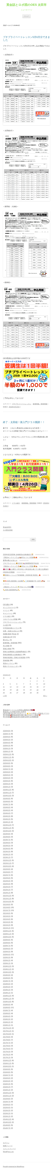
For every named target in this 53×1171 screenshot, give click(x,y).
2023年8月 (6, 837)
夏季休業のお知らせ (10, 560)
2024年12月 (7, 790)
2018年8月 (6, 1007)
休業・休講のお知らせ (11, 631)
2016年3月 (6, 1084)
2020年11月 (7, 934)
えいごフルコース (9, 607)
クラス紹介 (16, 503)
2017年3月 (6, 1052)
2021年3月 (6, 922)
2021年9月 (6, 904)
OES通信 (6, 604)
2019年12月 (7, 966)
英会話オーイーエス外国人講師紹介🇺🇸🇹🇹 (19, 710)
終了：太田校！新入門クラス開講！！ (24, 422)
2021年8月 (6, 907)
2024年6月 (6, 807)
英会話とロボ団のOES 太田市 (26, 4)
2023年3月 (6, 851)
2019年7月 (6, 981)
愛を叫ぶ (6, 640)
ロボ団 (5, 625)
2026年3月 (6, 745)
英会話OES (7, 527)
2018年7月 (6, 1010)
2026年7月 (6, 734)
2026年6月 (6, 737)
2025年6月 (6, 772)
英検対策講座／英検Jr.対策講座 (14, 657)
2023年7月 (6, 840)
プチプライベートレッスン (21, 404)
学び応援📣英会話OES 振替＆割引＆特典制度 (20, 717)
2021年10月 (7, 901)
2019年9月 (6, 975)
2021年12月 (7, 896)
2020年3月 (6, 957)
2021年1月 (6, 928)
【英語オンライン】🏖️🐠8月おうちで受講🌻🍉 (20, 566)
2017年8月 (6, 1040)
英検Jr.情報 (7, 649)
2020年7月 (6, 946)
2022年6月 (6, 878)
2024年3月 (6, 816)
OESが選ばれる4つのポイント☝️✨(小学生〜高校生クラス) (26, 713)
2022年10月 (7, 866)
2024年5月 (6, 810)
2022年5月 (6, 881)
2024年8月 (6, 801)
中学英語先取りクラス (11, 628)
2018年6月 (6, 1013)
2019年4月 (6, 987)
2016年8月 (6, 1072)
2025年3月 (6, 781)
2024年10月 (7, 796)
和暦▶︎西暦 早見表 (9, 634)
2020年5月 (6, 951)
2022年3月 (6, 887)
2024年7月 (6, 804)
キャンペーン (8, 613)
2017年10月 (7, 1034)
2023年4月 (6, 848)
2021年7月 (6, 910)
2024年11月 (7, 793)
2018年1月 (6, 1025)
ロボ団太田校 (8, 530)
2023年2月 (6, 854)
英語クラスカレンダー (11, 666)
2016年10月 (7, 1066)
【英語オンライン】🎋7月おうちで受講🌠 (18, 587)
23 (37, 690)
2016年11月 (7, 1063)
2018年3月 (6, 1019)
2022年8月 (6, 872)
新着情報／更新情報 (40, 404)
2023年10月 (7, 831)
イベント (6, 610)
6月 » (45, 696)
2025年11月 (7, 757)
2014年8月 (6, 1125)
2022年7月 (6, 875)
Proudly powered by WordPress (13, 1166)
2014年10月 (7, 1122)
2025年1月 (6, 787)
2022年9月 (6, 869)
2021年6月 (6, 913)
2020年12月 (7, 931)
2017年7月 (6, 1043)
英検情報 (6, 660)
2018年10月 (7, 1002)
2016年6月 (6, 1078)
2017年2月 (6, 1054)
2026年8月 (6, 731)
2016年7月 (6, 1075)
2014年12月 (7, 1119)
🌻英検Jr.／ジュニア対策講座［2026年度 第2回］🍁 (22, 575)
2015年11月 (7, 1096)
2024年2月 (6, 819)
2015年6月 (6, 1105)
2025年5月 (6, 775)
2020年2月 (6, 960)
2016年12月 (7, 1060)
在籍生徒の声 (8, 637)
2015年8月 (6, 1099)
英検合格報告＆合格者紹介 (12, 655)
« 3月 (5, 696)
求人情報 (6, 646)
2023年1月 (6, 857)
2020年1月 (6, 963)
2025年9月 (6, 763)
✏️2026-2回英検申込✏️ (11, 590)
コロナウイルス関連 (10, 619)
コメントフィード (9, 1149)
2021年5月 (6, 916)
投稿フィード (8, 1146)
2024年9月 (6, 798)
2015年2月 (6, 1113)
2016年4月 (6, 1081)
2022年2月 (6, 890)
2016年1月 (6, 1090)
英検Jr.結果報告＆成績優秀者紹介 (15, 652)
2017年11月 (7, 1031)
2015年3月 (6, 1110)
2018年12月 (7, 996)
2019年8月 (6, 978)
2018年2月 (6, 1022)
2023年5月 (6, 846)
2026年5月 (6, 740)
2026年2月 (6, 748)
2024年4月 (6, 813)
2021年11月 (7, 899)
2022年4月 (6, 884)
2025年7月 (6, 769)
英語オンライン (8, 663)
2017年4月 (6, 1049)
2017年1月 (6, 1057)
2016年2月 (6, 1087)
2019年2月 (6, 990)
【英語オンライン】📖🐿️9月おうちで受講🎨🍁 (20, 557)
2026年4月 (6, 743)
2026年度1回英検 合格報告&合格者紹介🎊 (18, 554)
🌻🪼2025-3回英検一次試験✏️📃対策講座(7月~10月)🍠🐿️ (24, 581)
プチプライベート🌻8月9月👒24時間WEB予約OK (21, 563)
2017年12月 (7, 1028)
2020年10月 (7, 937)
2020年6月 (6, 949)
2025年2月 (6, 784)
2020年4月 (6, 954)
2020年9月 (6, 940)
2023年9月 (6, 834)
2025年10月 (7, 760)
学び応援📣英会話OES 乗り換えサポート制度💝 (22, 715)
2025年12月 (7, 754)
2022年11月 (7, 863)
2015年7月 (6, 1102)
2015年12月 (7, 1093)
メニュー (26, 16)
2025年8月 (6, 766)
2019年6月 (6, 984)
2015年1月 (6, 1116)
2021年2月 (6, 925)
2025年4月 (6, 778)
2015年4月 (6, 1107)
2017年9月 (6, 1037)
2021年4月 (6, 919)
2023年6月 (6, 843)
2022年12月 (7, 860)
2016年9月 (6, 1069)
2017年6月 (6, 1046)
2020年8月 (6, 943)
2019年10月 (7, 972)
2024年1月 (6, 822)
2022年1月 (6, 893)
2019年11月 (7, 969)
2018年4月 (6, 1016)
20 (17, 690)
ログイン (6, 1143)
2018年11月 (7, 999)
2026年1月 (6, 751)
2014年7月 (6, 1128)
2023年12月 (7, 825)
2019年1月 (6, 993)
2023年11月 (7, 828)
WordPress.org (8, 1152)
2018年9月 (6, 1004)
